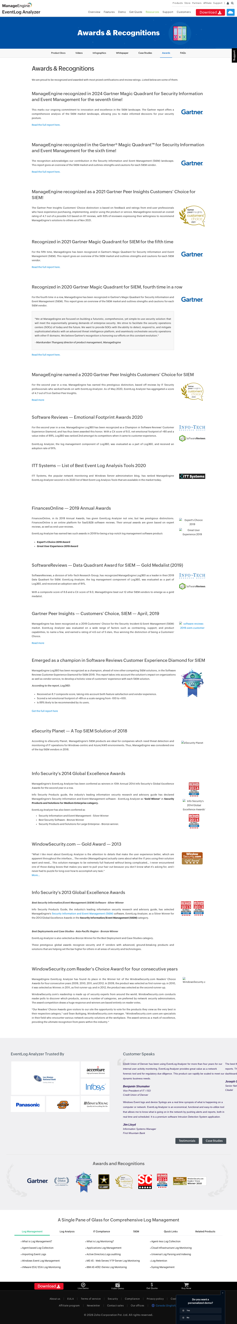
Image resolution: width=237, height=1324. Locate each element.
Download (209, 12)
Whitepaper (122, 53)
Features (109, 11)
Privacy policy (155, 1299)
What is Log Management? (37, 1241)
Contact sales (115, 1305)
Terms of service (91, 1299)
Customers (184, 11)
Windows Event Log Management (41, 1260)
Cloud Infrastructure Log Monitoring (171, 1247)
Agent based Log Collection (37, 1247)
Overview (94, 11)
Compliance (132, 1299)
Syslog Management (163, 1267)
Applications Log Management (104, 1247)
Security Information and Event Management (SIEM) (82, 913)
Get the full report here (45, 711)
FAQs (183, 53)
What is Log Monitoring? (100, 1241)
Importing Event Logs (34, 1254)
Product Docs (58, 53)
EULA (70, 1299)
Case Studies (145, 53)
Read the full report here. (46, 124)
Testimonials (187, 1140)
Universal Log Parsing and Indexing (171, 1254)
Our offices (137, 1305)
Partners (197, 3)
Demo (122, 11)
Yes (188, 1310)
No (188, 1318)
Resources (152, 11)
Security (113, 1299)
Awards (166, 53)
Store (187, 3)
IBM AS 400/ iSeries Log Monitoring (107, 1267)
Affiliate (207, 3)
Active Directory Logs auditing (104, 1254)
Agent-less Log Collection (165, 1241)
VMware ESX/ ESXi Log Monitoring (41, 1267)
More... (36, 875)
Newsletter (93, 1305)
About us (55, 1299)
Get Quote (135, 11)
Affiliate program (69, 1305)
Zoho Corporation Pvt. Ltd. (111, 1314)
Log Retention (159, 1260)
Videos (79, 53)
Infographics (99, 53)
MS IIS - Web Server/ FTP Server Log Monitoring (113, 1260)
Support (168, 11)
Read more (38, 400)
